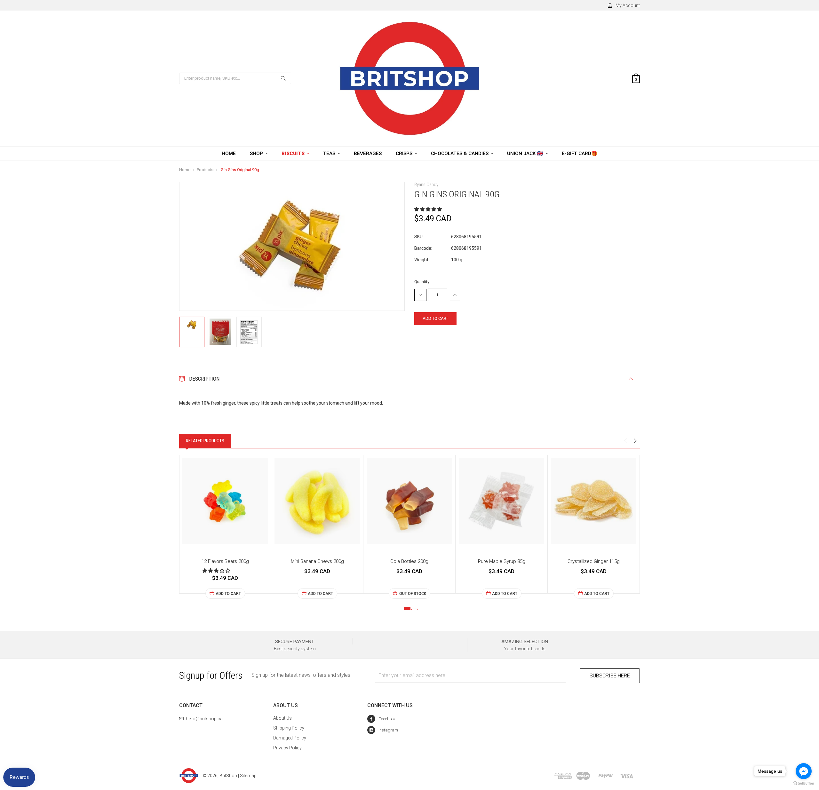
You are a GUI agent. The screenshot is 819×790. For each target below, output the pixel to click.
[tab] (205, 441)
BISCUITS (294, 153)
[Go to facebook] (804, 771)
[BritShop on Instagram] (382, 730)
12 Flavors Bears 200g (225, 561)
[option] (225, 527)
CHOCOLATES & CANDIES (460, 153)
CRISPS (405, 153)
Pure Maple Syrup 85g (501, 561)
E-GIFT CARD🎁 (579, 153)
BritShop (228, 775)
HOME (229, 153)
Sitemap (248, 775)
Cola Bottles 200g (409, 561)
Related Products (205, 441)
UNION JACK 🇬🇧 (526, 153)
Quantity (421, 281)
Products (205, 169)
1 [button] (407, 608)
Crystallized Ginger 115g (594, 561)
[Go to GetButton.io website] (803, 783)
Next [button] (635, 441)
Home (184, 169)
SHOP (257, 153)
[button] (428, 209)
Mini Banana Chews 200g (317, 561)
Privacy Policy (287, 747)
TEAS (330, 153)
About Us (282, 718)
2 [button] (414, 609)
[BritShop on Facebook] (381, 719)
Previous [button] (625, 441)
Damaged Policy (289, 737)
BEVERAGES (368, 153)
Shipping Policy (288, 728)
